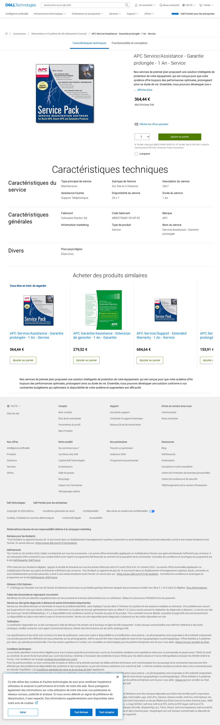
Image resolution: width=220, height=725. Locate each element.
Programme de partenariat (124, 460)
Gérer (23, 712)
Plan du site (13, 413)
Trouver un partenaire (121, 448)
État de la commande (69, 418)
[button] (145, 5)
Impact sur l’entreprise (70, 485)
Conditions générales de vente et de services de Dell (64, 669)
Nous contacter (170, 418)
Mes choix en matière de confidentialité (127, 511)
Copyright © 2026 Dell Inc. (21, 511)
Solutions (12, 460)
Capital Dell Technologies (71, 460)
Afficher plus (144, 90)
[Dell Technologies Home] (20, 5)
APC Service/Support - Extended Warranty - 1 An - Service (161, 335)
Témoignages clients (69, 491)
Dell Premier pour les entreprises (197, 13)
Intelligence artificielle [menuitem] (17, 13)
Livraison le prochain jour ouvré (60, 659)
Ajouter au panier (180, 136)
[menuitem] (50, 14)
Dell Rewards (168, 454)
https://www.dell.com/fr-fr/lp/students (56, 543)
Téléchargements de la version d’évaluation (184, 485)
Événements (168, 460)
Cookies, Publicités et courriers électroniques (30, 518)
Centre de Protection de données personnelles (186, 472)
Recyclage (63, 479)
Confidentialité (90, 511)
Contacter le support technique (126, 418)
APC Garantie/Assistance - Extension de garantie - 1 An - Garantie (101, 335)
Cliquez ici (180, 680)
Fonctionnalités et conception (129, 43)
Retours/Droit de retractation (125, 424)
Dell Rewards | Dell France (26, 560)
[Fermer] (117, 677)
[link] (169, 5)
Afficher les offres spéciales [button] (153, 124)
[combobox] (85, 5)
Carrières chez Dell (68, 454)
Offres (10, 472)
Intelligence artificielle (18, 448)
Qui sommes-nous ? (68, 448)
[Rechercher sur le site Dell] (126, 5)
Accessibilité (95, 518)
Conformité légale (71, 518)
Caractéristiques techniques (89, 43)
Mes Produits (65, 430)
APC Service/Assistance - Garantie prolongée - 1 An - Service (36, 335)
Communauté (169, 412)
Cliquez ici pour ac (184, 642)
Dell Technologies (16, 502)
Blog (164, 448)
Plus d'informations (196, 587)
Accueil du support (120, 412)
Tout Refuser (81, 712)
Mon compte (65, 412)
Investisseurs (65, 466)
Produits (11, 454)
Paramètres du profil (69, 424)
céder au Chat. (202, 642)
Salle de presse (66, 472)
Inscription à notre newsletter (177, 466)
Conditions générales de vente (59, 511)
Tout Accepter (106, 712)
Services (11, 466)
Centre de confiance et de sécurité (179, 479)
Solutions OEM (118, 454)
